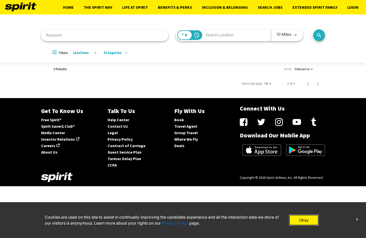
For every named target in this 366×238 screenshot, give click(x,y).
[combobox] (104, 35)
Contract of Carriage (126, 145)
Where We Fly (186, 139)
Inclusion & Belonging (225, 7)
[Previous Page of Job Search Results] (308, 84)
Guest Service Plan (124, 152)
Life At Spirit (135, 7)
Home (68, 7)
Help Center (118, 119)
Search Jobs (270, 7)
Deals (179, 145)
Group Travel (186, 132)
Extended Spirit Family (315, 7)
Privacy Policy (120, 139)
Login (353, 7)
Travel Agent (185, 126)
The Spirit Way (98, 7)
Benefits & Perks (175, 7)
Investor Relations (58, 139)
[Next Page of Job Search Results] (318, 84)
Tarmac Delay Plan (124, 158)
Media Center (53, 132)
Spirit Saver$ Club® (58, 126)
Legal (113, 132)
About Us (49, 152)
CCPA (112, 165)
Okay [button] (304, 220)
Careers (48, 145)
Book (179, 119)
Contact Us (118, 126)
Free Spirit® (51, 119)
